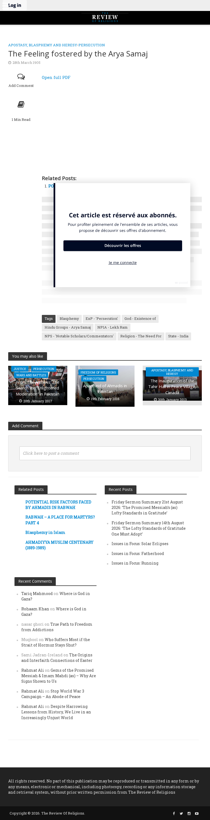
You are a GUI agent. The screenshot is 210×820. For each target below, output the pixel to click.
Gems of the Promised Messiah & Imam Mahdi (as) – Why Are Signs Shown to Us (58, 676)
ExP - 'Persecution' (102, 318)
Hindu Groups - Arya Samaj (68, 327)
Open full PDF (56, 77)
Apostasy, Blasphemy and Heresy (42, 44)
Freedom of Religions (98, 372)
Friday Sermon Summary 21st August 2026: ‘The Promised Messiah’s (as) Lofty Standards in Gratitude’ (147, 507)
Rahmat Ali (32, 670)
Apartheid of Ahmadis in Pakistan (105, 388)
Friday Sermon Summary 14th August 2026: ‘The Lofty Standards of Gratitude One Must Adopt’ (149, 528)
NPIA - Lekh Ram (112, 327)
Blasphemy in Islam (45, 532)
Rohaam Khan (35, 608)
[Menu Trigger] (5, 5)
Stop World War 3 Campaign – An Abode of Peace (52, 693)
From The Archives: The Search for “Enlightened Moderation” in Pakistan (37, 388)
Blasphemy (69, 318)
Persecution (91, 44)
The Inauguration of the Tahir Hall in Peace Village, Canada (172, 386)
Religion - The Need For (141, 336)
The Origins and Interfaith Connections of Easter (56, 657)
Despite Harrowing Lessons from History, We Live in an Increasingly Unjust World (56, 712)
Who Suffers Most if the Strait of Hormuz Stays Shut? (55, 642)
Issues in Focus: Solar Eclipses (140, 543)
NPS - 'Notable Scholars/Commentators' (79, 336)
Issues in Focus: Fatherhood (138, 553)
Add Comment (21, 85)
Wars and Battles (31, 375)
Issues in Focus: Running (135, 563)
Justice (19, 369)
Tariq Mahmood (37, 593)
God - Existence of (140, 318)
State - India (178, 336)
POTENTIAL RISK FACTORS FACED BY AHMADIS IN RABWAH (58, 504)
